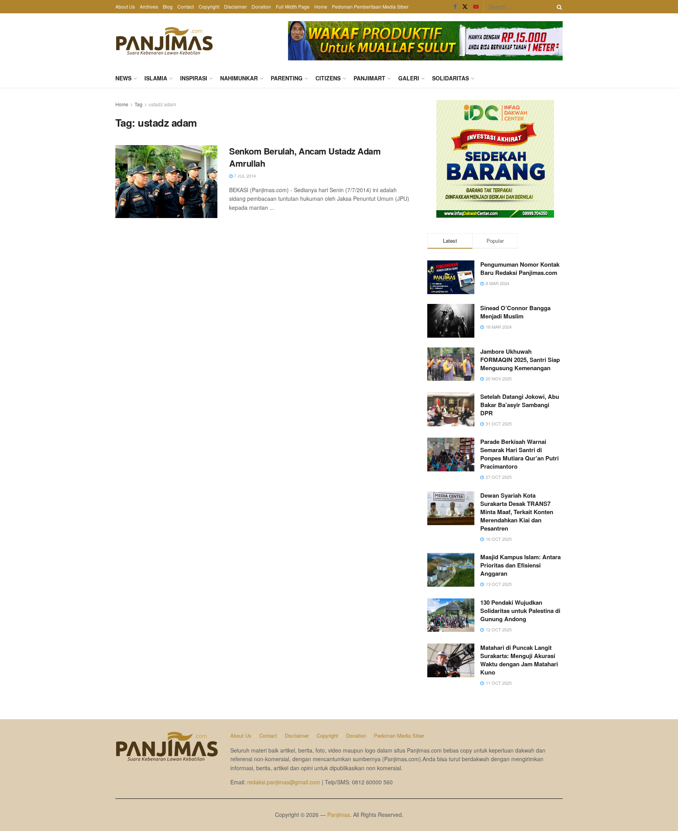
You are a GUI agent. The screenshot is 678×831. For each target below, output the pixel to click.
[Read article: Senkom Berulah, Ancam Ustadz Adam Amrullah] (166, 181)
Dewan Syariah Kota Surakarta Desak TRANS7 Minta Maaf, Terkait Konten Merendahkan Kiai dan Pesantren (516, 512)
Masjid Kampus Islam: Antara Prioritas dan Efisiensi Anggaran (520, 565)
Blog (168, 6)
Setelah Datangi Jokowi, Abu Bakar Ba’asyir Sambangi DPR (519, 404)
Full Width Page (293, 6)
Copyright (209, 6)
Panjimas (338, 814)
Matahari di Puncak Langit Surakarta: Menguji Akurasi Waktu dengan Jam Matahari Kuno (519, 659)
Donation (261, 6)
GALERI (408, 78)
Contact (185, 6)
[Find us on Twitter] (465, 6)
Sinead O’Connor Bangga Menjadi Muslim (515, 312)
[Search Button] (558, 6)
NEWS (123, 78)
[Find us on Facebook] (455, 6)
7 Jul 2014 (244, 176)
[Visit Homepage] (164, 40)
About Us (125, 6)
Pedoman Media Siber (399, 735)
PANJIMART (369, 78)
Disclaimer (235, 6)
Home (320, 6)
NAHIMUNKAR (239, 78)
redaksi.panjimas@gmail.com (283, 782)
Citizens (328, 78)
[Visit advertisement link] (425, 40)
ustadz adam (162, 104)
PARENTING (287, 78)
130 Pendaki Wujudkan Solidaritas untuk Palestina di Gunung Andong (520, 610)
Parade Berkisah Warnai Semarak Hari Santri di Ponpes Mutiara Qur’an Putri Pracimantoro (519, 454)
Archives (149, 6)
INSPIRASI (193, 78)
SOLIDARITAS (450, 78)
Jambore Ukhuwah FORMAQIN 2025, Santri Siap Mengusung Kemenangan (520, 359)
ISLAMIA (155, 78)
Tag (138, 104)
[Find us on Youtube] (476, 6)
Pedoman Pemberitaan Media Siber (370, 6)
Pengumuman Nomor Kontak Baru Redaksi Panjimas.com (520, 268)
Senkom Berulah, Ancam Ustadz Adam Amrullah (305, 157)
